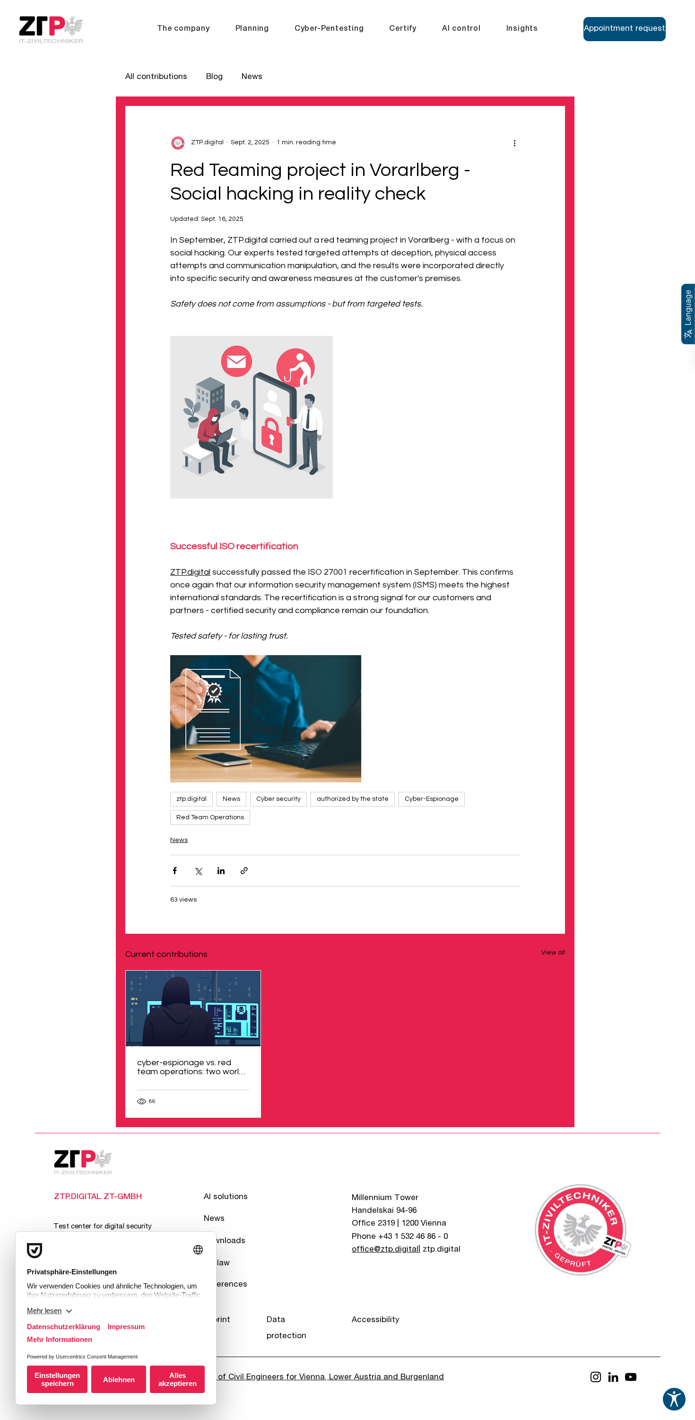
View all (553, 952)
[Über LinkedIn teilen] (221, 870)
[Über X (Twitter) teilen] (197, 870)
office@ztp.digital (385, 1250)
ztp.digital (191, 799)
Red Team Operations (210, 817)
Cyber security (278, 799)
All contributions (156, 77)
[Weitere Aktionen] (514, 142)
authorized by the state (353, 799)
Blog (214, 77)
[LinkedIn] (613, 1377)
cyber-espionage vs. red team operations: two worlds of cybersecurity (192, 1067)
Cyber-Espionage (432, 799)
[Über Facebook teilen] (174, 870)
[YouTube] (631, 1377)
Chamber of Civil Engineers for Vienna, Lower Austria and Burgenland (312, 1378)
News (252, 77)
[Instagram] (596, 1377)
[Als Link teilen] (244, 870)
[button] (183, 29)
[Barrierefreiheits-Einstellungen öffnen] (674, 1399)
